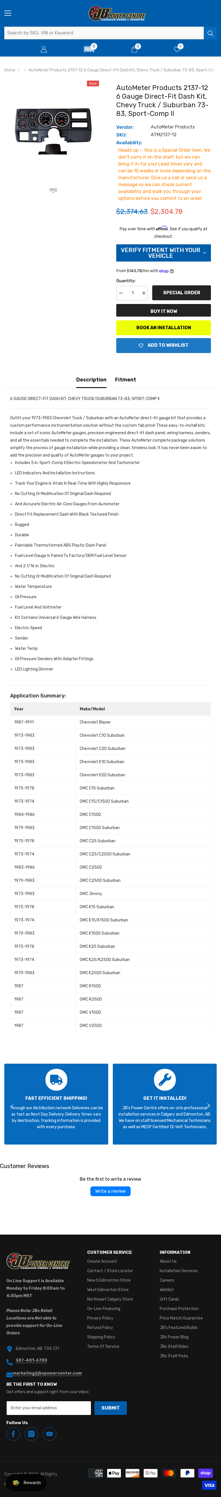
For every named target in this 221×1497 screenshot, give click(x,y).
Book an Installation (163, 327)
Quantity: (126, 280)
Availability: (129, 142)
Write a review (110, 1191)
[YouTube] (49, 1434)
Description (91, 380)
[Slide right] (208, 1106)
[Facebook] (13, 1434)
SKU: (121, 135)
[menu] (7, 13)
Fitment (125, 380)
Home (9, 70)
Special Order (181, 292)
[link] (56, 1104)
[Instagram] (31, 1434)
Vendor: (125, 127)
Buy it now (163, 311)
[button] (89, 49)
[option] (53, 126)
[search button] (210, 33)
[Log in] (44, 49)
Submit (111, 1408)
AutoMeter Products (173, 127)
